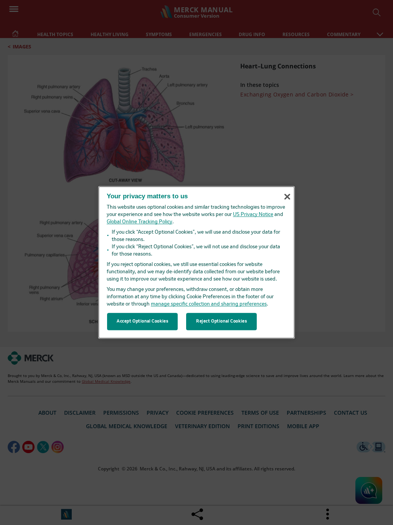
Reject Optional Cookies (221, 321)
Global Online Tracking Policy (139, 222)
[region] (196, 262)
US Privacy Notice (253, 215)
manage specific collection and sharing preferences (209, 304)
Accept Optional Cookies (142, 321)
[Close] (287, 196)
